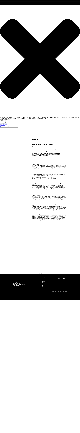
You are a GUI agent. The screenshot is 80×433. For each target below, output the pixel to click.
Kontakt (1, 130)
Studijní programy (45, 3)
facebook (53, 291)
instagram (55, 291)
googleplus (60, 291)
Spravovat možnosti (3, 124)
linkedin (58, 291)
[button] (40, 59)
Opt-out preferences (4, 128)
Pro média (43, 281)
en (63, 0)
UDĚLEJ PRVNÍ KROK (61, 278)
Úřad (43, 282)
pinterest (63, 291)
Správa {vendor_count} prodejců (6, 126)
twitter (66, 291)
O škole (60, 3)
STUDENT (58, 0)
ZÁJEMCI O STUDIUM (54, 3)
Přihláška (61, 281)
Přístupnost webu (45, 286)
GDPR (1, 129)
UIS (54, 0)
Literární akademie (35, 0)
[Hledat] (66, 0)
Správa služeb (2, 125)
